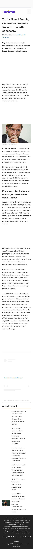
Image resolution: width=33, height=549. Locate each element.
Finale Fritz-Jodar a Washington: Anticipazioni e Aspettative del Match (18, 484)
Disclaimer (24, 518)
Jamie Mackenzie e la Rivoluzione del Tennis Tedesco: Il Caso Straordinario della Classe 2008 (18, 470)
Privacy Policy (16, 518)
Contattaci (28, 537)
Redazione (9, 518)
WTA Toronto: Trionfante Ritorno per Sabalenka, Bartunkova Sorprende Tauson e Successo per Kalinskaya (18, 436)
